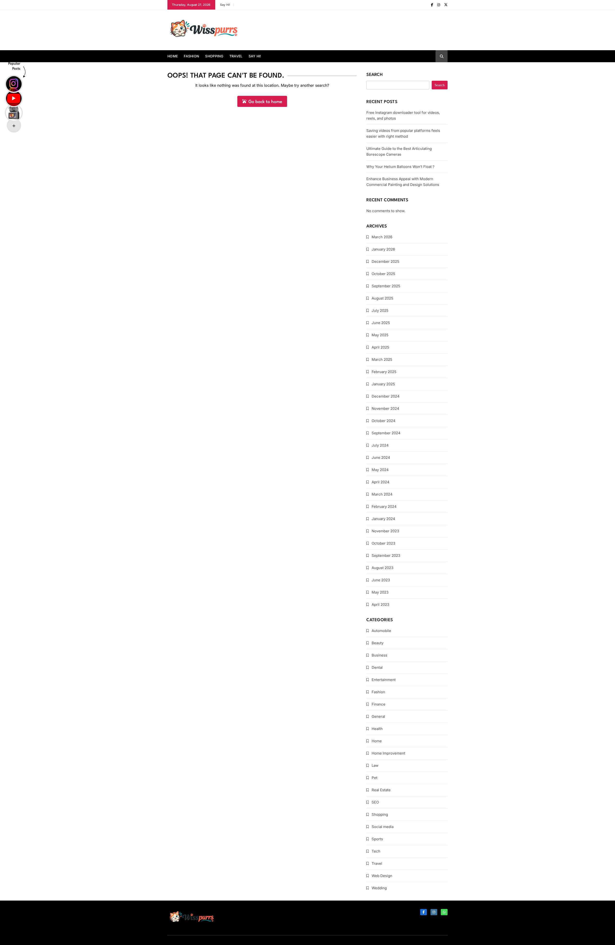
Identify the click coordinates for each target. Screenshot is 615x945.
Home (172, 56)
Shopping (214, 56)
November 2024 (385, 408)
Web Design (382, 875)
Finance (378, 704)
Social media (383, 826)
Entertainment (384, 679)
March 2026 (382, 237)
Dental (377, 667)
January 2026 (383, 249)
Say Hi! (225, 4)
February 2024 (384, 506)
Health (377, 728)
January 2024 (383, 518)
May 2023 (380, 592)
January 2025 (383, 384)
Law (375, 765)
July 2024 (380, 445)
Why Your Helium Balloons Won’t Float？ (400, 166)
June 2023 (381, 580)
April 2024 (380, 482)
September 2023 (386, 555)
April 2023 (380, 604)
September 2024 (386, 433)
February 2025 (384, 371)
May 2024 (380, 469)
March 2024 (382, 494)
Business (379, 655)
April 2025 (380, 347)
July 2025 (380, 310)
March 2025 (382, 359)
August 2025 (382, 298)
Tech (376, 851)
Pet (374, 777)
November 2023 (385, 531)
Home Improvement (388, 753)
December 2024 (386, 396)
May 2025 (380, 335)
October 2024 (383, 420)
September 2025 (386, 286)
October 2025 (383, 273)
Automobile (381, 630)
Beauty (377, 643)
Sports (377, 839)
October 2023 (383, 543)
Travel (236, 56)
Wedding (379, 888)
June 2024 (381, 457)
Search (374, 75)
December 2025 (385, 261)
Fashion (191, 56)
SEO (375, 802)
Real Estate (381, 790)
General (378, 716)
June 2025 (381, 322)
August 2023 (382, 567)
